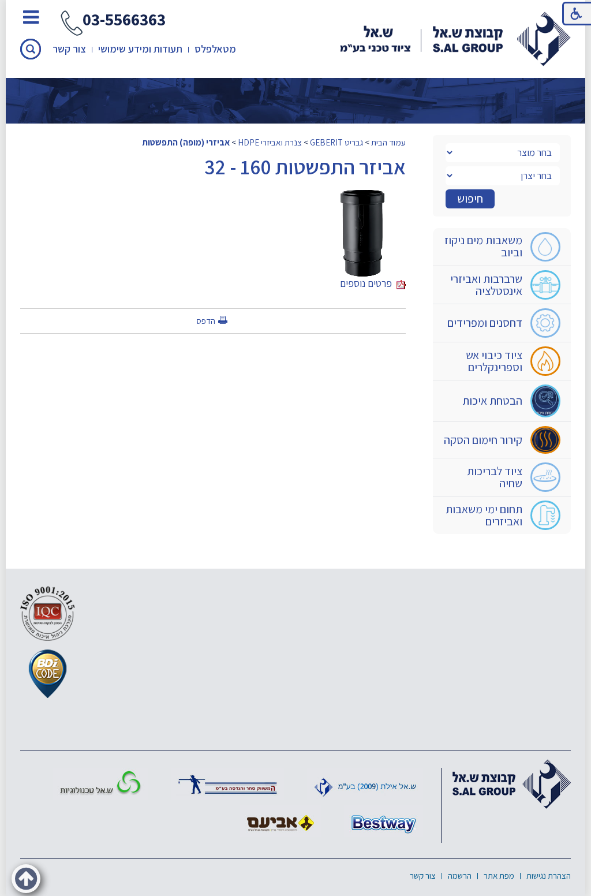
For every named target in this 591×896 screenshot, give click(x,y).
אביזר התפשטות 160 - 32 (305, 166)
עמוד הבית (388, 142)
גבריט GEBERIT (336, 142)
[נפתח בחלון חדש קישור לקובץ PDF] (362, 196)
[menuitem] (501, 247)
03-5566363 (124, 20)
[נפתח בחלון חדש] (227, 784)
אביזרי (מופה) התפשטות (186, 142)
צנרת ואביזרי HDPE (270, 142)
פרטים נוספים (368, 283)
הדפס (205, 320)
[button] (30, 49)
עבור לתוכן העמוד (295, 11)
